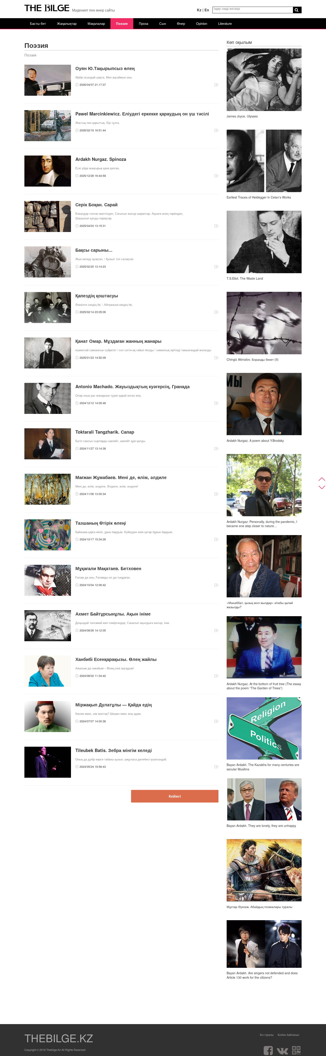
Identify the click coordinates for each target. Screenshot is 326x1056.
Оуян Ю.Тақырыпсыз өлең (105, 68)
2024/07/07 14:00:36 (93, 721)
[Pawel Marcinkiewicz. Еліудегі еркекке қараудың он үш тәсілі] (47, 140)
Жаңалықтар (67, 23)
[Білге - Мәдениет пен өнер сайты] (46, 9)
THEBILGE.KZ (58, 1038)
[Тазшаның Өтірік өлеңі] (47, 549)
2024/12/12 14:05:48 (93, 403)
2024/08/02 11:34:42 (93, 676)
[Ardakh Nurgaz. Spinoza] (47, 185)
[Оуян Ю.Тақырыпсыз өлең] (47, 94)
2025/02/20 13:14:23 (93, 266)
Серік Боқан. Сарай (96, 204)
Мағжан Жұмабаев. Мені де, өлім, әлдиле (121, 477)
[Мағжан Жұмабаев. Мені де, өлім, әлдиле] (47, 503)
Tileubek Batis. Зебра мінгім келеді (113, 750)
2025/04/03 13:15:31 (93, 226)
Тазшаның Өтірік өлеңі (100, 523)
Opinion (201, 23)
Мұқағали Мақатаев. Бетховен (108, 568)
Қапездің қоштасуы (96, 295)
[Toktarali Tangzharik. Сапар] (47, 458)
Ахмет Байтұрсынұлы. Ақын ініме (113, 613)
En (206, 9)
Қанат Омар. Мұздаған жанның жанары (118, 341)
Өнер (181, 23)
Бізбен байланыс (288, 1035)
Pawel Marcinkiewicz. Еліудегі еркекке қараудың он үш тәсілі (142, 113)
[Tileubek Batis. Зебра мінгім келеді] (47, 776)
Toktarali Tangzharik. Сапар (104, 432)
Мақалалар (96, 23)
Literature (225, 23)
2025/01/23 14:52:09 (93, 357)
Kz (199, 9)
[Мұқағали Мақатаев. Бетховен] (47, 594)
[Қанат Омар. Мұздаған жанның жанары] (47, 367)
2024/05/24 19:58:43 (93, 766)
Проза (143, 23)
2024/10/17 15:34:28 (93, 539)
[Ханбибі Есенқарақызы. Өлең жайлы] (47, 685)
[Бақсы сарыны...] (47, 276)
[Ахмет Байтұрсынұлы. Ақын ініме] (47, 640)
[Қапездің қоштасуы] (47, 322)
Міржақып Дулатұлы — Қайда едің (113, 704)
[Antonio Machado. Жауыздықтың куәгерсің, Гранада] (47, 413)
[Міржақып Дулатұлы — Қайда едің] (47, 731)
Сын (162, 23)
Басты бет (38, 23)
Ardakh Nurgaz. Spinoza (100, 159)
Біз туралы (267, 1035)
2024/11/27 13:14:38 (93, 448)
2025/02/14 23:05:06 (93, 312)
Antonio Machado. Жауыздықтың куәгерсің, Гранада (132, 386)
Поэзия (122, 23)
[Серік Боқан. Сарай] (47, 231)
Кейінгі (175, 796)
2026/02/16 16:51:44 (93, 130)
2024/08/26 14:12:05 (93, 630)
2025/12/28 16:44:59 (93, 175)
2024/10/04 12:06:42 (93, 585)
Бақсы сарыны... (93, 250)
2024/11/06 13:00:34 (93, 494)
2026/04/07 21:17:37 (93, 84)
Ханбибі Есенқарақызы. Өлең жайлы (116, 659)
